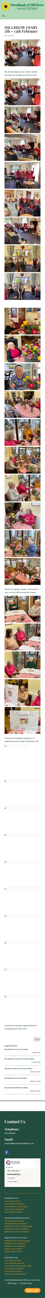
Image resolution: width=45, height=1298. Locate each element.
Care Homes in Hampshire (15, 1274)
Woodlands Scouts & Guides (16, 1049)
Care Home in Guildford (14, 1268)
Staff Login (12, 1283)
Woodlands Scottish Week (15, 1078)
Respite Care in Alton (13, 1249)
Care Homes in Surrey (13, 1271)
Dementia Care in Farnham (15, 1223)
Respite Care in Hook (13, 1251)
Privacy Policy (26, 1283)
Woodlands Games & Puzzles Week (19, 1059)
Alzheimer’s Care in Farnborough (18, 1226)
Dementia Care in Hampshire (16, 1231)
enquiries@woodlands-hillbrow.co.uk (19, 1143)
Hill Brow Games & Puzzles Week (18, 1068)
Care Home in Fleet (12, 1201)
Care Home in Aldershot (14, 1209)
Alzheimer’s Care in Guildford (16, 1229)
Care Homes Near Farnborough (17, 1266)
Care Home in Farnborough (15, 1206)
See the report (12, 1181)
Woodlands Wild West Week (16, 1087)
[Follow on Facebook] (6, 1152)
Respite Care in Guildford (14, 1243)
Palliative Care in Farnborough (17, 1240)
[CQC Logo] (13, 1164)
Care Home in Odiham (13, 1212)
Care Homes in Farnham (14, 1204)
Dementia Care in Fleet (14, 1221)
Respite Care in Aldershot (15, 1246)
